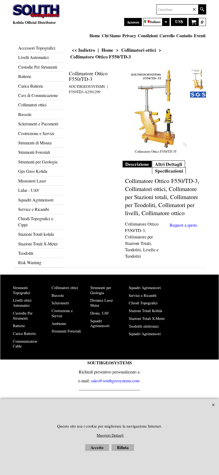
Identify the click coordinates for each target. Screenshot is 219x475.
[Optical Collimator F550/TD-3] (156, 109)
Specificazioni (169, 170)
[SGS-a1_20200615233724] (198, 94)
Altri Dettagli (168, 164)
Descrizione (137, 164)
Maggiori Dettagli (110, 435)
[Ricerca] (202, 9)
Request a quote (183, 225)
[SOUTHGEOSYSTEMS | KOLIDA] (36, 11)
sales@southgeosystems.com (115, 380)
